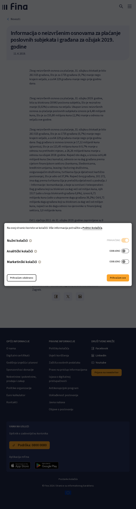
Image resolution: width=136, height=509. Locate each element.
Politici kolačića (92, 228)
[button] (30, 240)
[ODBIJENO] (125, 251)
